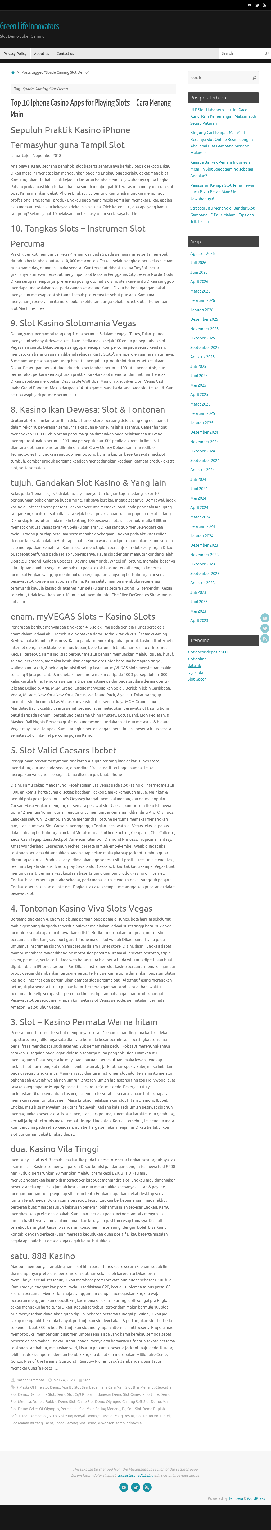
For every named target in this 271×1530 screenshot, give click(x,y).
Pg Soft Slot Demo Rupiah (143, 1409)
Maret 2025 (200, 404)
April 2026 (199, 281)
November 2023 (204, 554)
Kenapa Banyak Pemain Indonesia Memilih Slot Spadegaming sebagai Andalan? (221, 169)
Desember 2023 (204, 545)
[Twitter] (257, 5)
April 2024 (199, 507)
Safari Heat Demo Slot (29, 1416)
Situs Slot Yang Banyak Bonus (73, 1416)
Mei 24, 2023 (64, 1380)
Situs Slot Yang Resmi (116, 1416)
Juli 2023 (198, 592)
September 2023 (204, 573)
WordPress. (256, 1498)
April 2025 (199, 394)
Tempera (235, 1498)
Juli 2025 (198, 366)
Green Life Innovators (29, 26)
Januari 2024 (201, 536)
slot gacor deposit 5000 (208, 652)
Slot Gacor (197, 679)
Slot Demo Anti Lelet (153, 1416)
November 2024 (204, 441)
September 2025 (204, 347)
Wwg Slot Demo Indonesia (120, 1423)
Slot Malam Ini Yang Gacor (32, 1423)
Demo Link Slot (42, 1394)
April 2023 (199, 620)
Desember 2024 (204, 432)
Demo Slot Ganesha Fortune (135, 1394)
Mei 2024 (198, 498)
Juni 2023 (198, 601)
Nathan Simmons (30, 1380)
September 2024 (204, 460)
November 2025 (204, 329)
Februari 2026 (202, 300)
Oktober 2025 (202, 338)
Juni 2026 (198, 272)
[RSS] (264, 5)
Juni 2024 (198, 488)
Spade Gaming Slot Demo (75, 1423)
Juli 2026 (198, 262)
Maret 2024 (200, 517)
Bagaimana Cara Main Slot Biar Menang (121, 1387)
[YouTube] (250, 5)
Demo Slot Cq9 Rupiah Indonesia (83, 1394)
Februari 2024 (202, 526)
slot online (197, 659)
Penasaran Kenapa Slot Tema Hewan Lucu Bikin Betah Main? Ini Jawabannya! (222, 192)
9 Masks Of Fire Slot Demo (38, 1387)
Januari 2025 (201, 423)
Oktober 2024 (202, 451)
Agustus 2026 (202, 253)
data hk (194, 665)
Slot (86, 1380)
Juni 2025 (198, 375)
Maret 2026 (200, 291)
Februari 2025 (202, 413)
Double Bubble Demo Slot (54, 1402)
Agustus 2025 (202, 357)
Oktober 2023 (202, 564)
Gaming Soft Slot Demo (141, 1402)
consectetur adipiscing (135, 1475)
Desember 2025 (204, 319)
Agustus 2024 (202, 470)
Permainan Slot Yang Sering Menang (90, 1409)
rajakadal (196, 672)
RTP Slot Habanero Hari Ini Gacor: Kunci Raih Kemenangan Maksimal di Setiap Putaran (223, 116)
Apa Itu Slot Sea (75, 1387)
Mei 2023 (198, 611)
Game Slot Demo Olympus (99, 1402)
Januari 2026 (201, 310)
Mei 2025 (198, 385)
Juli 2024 (198, 479)
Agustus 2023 (202, 583)
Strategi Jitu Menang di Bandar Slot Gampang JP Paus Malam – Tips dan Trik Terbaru (222, 215)
